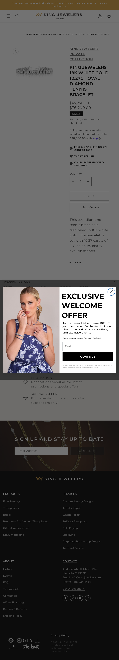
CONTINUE (87, 356)
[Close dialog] (111, 291)
